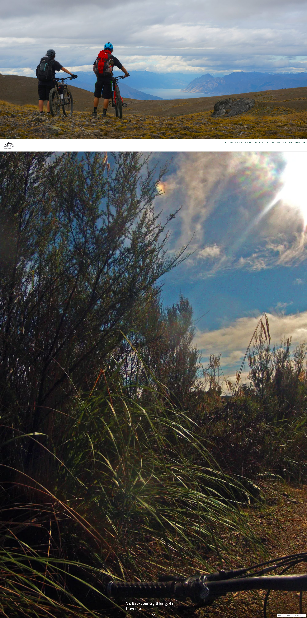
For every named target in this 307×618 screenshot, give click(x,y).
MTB (231, 142)
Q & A (272, 142)
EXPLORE (237, 142)
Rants (267, 142)
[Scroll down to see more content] (153, 614)
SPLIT (226, 142)
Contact (291, 142)
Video (284, 142)
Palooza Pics (258, 142)
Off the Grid (248, 142)
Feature (278, 142)
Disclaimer (298, 142)
